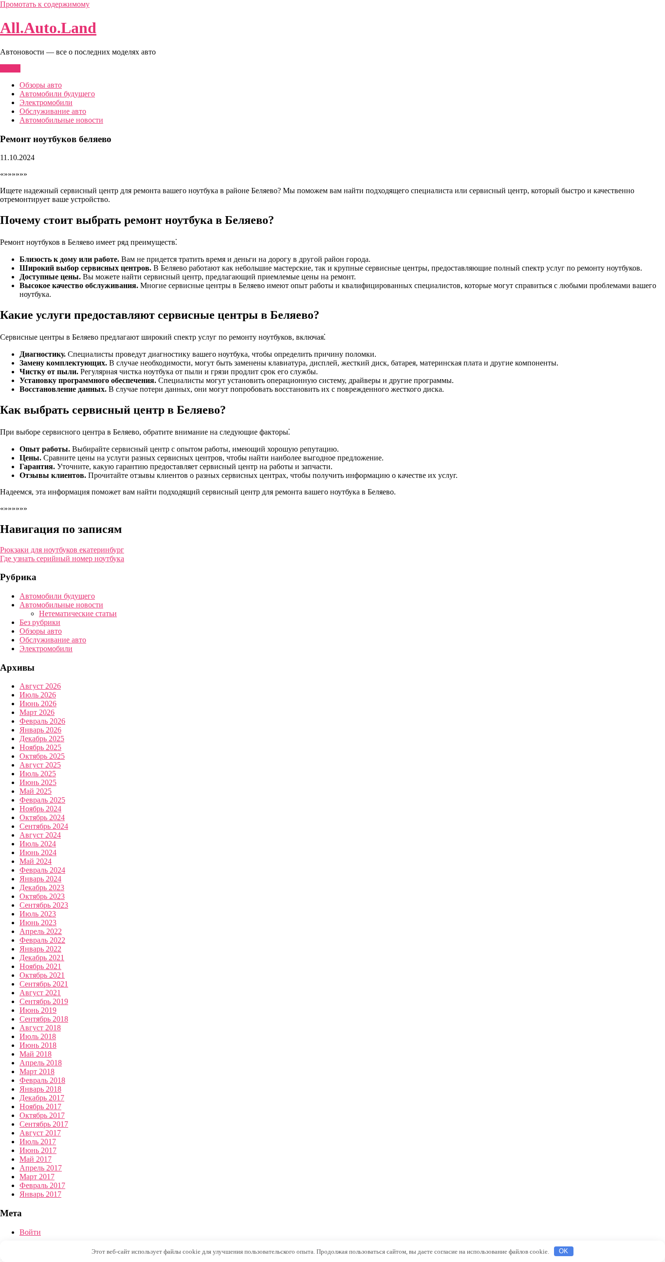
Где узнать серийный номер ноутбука (62, 558)
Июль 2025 (37, 773)
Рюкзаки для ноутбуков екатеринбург (62, 550)
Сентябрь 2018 (43, 1019)
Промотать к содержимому (45, 4)
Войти (30, 1232)
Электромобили (46, 102)
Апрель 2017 (40, 1168)
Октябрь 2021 (42, 975)
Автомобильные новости (61, 120)
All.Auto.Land (48, 28)
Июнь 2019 (37, 1010)
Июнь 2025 (37, 782)
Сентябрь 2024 (43, 826)
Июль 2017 (37, 1141)
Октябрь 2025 (42, 756)
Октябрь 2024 (42, 817)
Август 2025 (40, 765)
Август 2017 (40, 1133)
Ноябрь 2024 (40, 809)
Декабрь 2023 (41, 887)
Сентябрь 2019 (43, 1001)
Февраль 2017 (42, 1185)
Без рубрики (39, 622)
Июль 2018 (37, 1036)
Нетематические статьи (78, 613)
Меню (10, 68)
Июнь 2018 (37, 1045)
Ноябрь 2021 (40, 966)
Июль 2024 (37, 844)
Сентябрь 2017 (43, 1124)
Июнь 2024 (37, 852)
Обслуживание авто (52, 111)
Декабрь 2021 (41, 957)
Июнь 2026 (37, 703)
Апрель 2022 (40, 931)
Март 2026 (37, 712)
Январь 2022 (40, 949)
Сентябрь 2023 (43, 905)
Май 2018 (35, 1054)
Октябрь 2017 (42, 1115)
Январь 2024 (40, 879)
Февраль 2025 (42, 800)
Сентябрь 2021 (43, 984)
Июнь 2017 (37, 1150)
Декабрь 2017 (41, 1098)
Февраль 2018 (42, 1080)
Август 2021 (40, 992)
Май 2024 (35, 861)
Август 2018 (40, 1028)
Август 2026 (40, 686)
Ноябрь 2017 (40, 1106)
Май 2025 (35, 791)
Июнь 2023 (37, 922)
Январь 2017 (40, 1194)
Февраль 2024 (42, 870)
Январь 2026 (40, 730)
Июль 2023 (37, 914)
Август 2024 (40, 835)
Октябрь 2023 (42, 896)
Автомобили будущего (57, 94)
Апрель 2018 (40, 1063)
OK (563, 1251)
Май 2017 (35, 1159)
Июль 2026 (37, 695)
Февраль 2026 (42, 721)
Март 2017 (37, 1176)
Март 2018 (37, 1071)
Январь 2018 (40, 1089)
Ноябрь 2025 (40, 747)
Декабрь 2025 (41, 738)
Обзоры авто (40, 85)
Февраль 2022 (42, 940)
